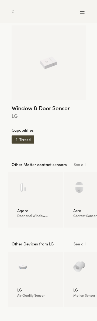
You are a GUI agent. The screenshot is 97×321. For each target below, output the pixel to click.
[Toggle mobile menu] (82, 11)
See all (80, 165)
